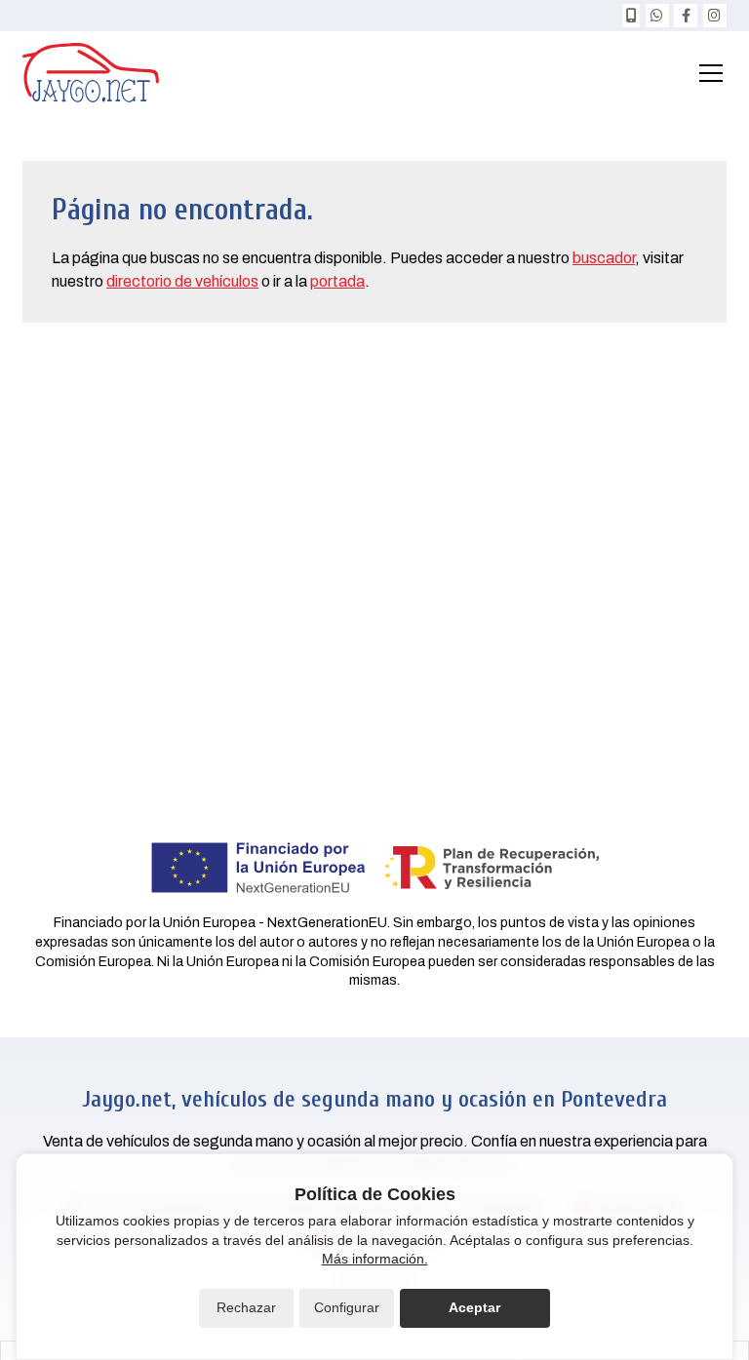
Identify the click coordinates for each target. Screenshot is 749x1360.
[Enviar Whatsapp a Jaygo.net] (657, 15)
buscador (603, 258)
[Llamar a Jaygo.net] (631, 15)
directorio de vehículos (182, 281)
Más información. (375, 1258)
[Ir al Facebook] (685, 15)
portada (337, 281)
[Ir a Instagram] (715, 15)
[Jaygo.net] (90, 72)
